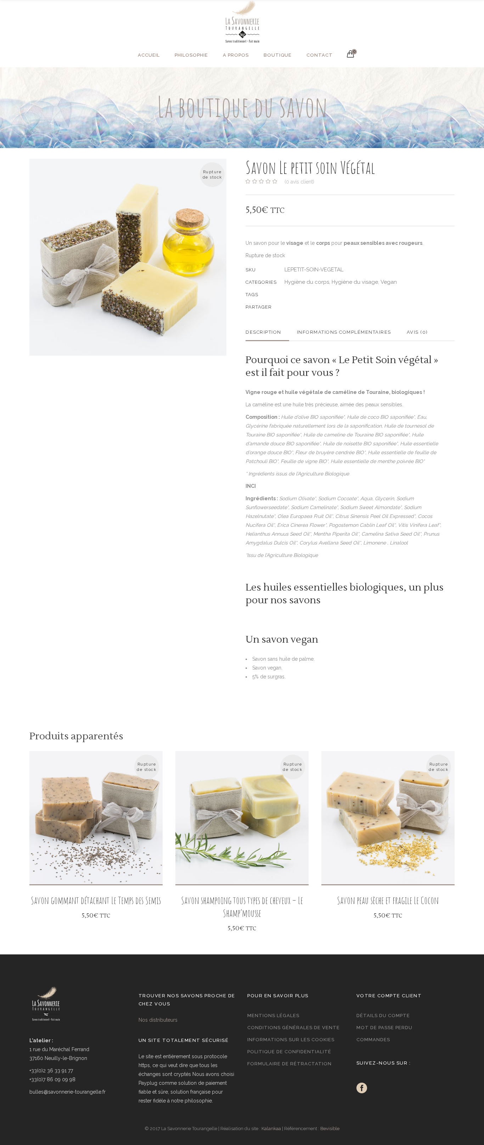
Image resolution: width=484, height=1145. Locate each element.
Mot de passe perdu (384, 1027)
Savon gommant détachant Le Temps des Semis (96, 900)
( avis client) (299, 182)
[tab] (267, 332)
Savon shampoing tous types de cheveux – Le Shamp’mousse (242, 906)
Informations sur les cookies (290, 1039)
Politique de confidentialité (289, 1051)
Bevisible (329, 1128)
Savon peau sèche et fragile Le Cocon (388, 900)
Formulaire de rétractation (289, 1063)
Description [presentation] (263, 332)
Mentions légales (273, 1015)
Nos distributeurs (158, 1020)
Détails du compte (383, 1015)
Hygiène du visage (355, 282)
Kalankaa (271, 1128)
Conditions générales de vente (293, 1027)
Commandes (373, 1039)
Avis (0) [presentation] (417, 332)
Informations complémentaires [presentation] (344, 332)
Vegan (389, 282)
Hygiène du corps (307, 282)
